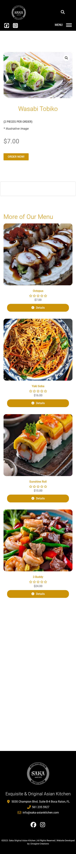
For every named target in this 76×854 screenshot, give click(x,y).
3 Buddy (38, 577)
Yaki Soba (38, 386)
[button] (62, 12)
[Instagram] (15, 25)
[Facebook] (6, 25)
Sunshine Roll (38, 481)
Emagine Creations (40, 844)
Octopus (38, 291)
